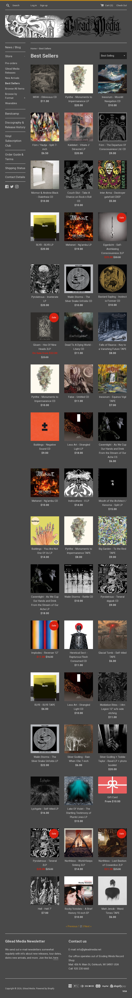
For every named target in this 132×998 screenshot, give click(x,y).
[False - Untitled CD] (78, 378)
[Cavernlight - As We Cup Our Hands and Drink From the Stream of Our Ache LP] (45, 578)
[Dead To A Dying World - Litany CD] (78, 326)
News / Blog (13, 47)
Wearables (11, 103)
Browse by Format (15, 96)
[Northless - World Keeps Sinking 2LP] (78, 842)
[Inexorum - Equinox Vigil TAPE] (112, 378)
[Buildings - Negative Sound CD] (45, 426)
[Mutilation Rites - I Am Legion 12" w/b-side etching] (112, 686)
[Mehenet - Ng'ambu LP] (78, 226)
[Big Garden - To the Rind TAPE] (112, 530)
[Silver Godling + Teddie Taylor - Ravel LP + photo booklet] (112, 738)
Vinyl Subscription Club (13, 140)
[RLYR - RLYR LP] (45, 226)
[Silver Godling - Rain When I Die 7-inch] (78, 738)
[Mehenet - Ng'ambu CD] (45, 482)
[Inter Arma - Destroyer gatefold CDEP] (112, 174)
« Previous (72, 926)
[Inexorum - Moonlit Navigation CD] (112, 79)
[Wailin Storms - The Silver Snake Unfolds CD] (78, 278)
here (55, 957)
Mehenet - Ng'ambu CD (45, 500)
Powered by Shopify (45, 988)
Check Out (121, 5)
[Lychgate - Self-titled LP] (45, 791)
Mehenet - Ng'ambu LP (79, 244)
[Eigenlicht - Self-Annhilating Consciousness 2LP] (112, 226)
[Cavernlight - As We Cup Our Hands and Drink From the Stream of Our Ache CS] (112, 426)
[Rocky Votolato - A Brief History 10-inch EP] (78, 890)
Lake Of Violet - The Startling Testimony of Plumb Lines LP (78, 813)
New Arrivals (12, 78)
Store (15, 56)
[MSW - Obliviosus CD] (45, 79)
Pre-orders (11, 63)
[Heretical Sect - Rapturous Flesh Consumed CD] (78, 634)
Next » (87, 926)
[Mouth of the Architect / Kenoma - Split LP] (112, 482)
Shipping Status (15, 168)
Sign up (44, 5)
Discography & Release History (15, 125)
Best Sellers (12, 83)
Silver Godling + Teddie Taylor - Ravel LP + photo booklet (112, 761)
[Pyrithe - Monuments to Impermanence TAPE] (78, 530)
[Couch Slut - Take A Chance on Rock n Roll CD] (78, 174)
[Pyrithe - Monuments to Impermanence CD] (45, 378)
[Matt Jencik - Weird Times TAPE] (112, 890)
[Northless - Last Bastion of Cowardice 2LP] (112, 842)
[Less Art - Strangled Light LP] (78, 426)
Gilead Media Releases (12, 70)
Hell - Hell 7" (45, 908)
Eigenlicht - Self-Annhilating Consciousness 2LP (112, 249)
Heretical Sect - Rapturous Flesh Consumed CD (78, 657)
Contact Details (15, 177)
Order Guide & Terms (14, 157)
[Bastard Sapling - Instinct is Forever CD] (112, 278)
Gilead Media (29, 988)
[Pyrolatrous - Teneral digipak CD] (112, 578)
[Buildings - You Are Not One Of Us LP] (45, 530)
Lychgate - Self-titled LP (44, 808)
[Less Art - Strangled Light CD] (78, 686)
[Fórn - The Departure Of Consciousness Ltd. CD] (112, 127)
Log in (34, 5)
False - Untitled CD (78, 396)
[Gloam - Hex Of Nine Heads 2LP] (45, 326)
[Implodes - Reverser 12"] (45, 634)
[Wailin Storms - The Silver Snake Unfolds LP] (45, 738)
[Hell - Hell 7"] (45, 890)
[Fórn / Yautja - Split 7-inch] (45, 127)
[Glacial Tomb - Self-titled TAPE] (112, 634)
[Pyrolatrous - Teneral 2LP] (45, 842)
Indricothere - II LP (78, 500)
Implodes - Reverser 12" (44, 652)
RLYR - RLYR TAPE (45, 704)
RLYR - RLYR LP (44, 244)
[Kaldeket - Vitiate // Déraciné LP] (78, 127)
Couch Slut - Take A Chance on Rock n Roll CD (78, 197)
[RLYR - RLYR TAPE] (45, 686)
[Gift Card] (112, 785)
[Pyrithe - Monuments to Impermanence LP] (78, 79)
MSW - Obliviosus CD (45, 97)
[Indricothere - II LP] (78, 482)
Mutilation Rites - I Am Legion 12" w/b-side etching (112, 709)
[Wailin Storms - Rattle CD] (78, 578)
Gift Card (112, 797)
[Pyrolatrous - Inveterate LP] (45, 278)
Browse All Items (14, 88)
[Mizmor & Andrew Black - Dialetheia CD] (45, 174)
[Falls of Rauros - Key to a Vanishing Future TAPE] (112, 326)
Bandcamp (12, 113)
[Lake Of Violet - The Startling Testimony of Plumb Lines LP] (78, 791)
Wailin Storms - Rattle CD (78, 596)
